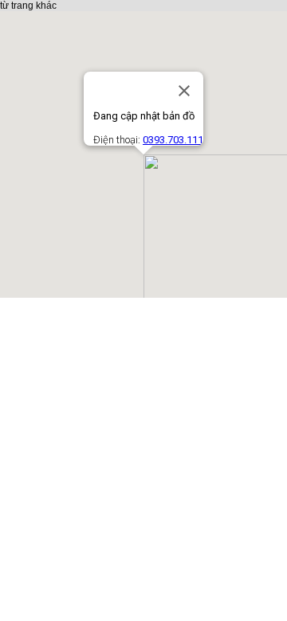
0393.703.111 (173, 140)
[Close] (184, 91)
